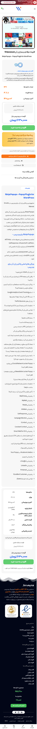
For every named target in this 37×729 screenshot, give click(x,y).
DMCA (6, 721)
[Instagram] (18, 712)
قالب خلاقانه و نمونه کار (28, 678)
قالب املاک (31, 684)
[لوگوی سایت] (18, 9)
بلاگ (32, 627)
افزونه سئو (31, 663)
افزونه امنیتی (30, 648)
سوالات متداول (29, 721)
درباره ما (31, 641)
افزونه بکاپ (31, 660)
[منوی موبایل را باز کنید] (35, 9)
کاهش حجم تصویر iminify (27, 630)
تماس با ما (31, 638)
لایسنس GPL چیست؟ (28, 636)
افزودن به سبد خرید (18, 127)
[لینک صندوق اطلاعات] (18, 139)
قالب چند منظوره (29, 681)
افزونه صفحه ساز (29, 651)
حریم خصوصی (12, 721)
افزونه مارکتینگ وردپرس (14, 151)
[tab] (27, 188)
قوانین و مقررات (21, 721)
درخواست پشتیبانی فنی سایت (9, 2)
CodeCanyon (14, 568)
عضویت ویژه (30, 633)
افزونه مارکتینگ (30, 657)
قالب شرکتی (31, 673)
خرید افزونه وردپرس (24, 151)
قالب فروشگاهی (29, 675)
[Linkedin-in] (22, 712)
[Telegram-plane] (15, 712)
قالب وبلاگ (31, 670)
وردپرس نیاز (31, 151)
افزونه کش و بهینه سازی (27, 654)
